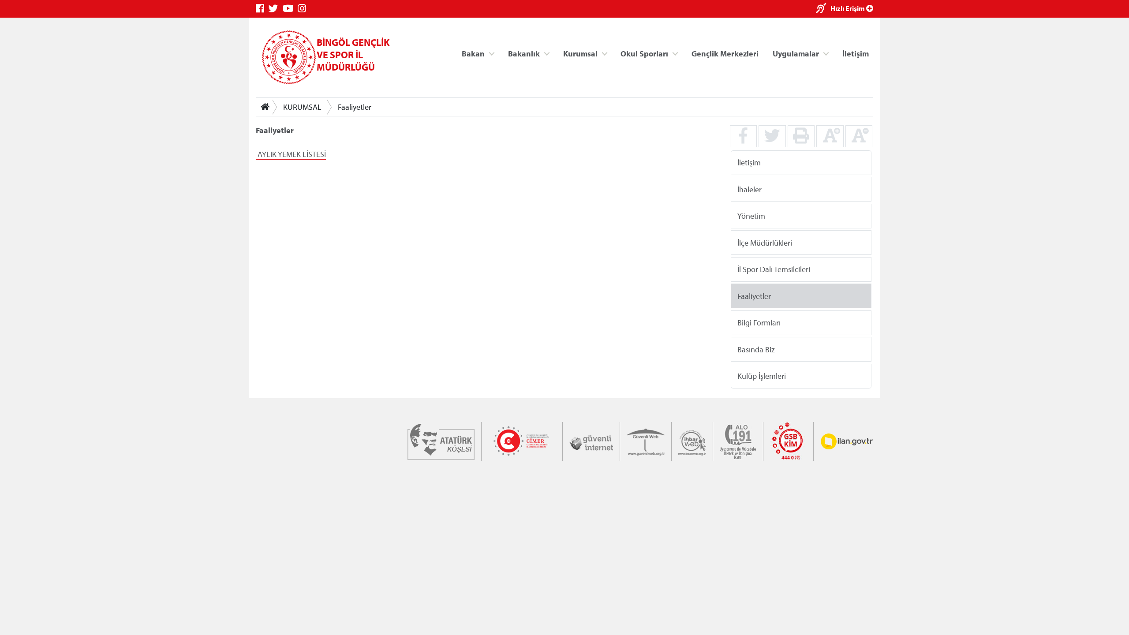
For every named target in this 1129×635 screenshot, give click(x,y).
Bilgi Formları (759, 323)
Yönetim (751, 216)
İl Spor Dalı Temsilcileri (773, 269)
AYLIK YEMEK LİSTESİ (291, 154)
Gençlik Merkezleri (725, 53)
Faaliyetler (354, 107)
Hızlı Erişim (848, 8)
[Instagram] (304, 9)
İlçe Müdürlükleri (764, 242)
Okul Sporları (644, 53)
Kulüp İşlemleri (761, 376)
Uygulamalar (796, 53)
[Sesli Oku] (823, 9)
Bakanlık (524, 53)
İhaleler (749, 189)
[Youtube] (290, 9)
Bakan (473, 53)
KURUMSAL (302, 107)
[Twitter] (276, 9)
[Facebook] (262, 9)
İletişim (855, 53)
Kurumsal (580, 53)
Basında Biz (756, 349)
